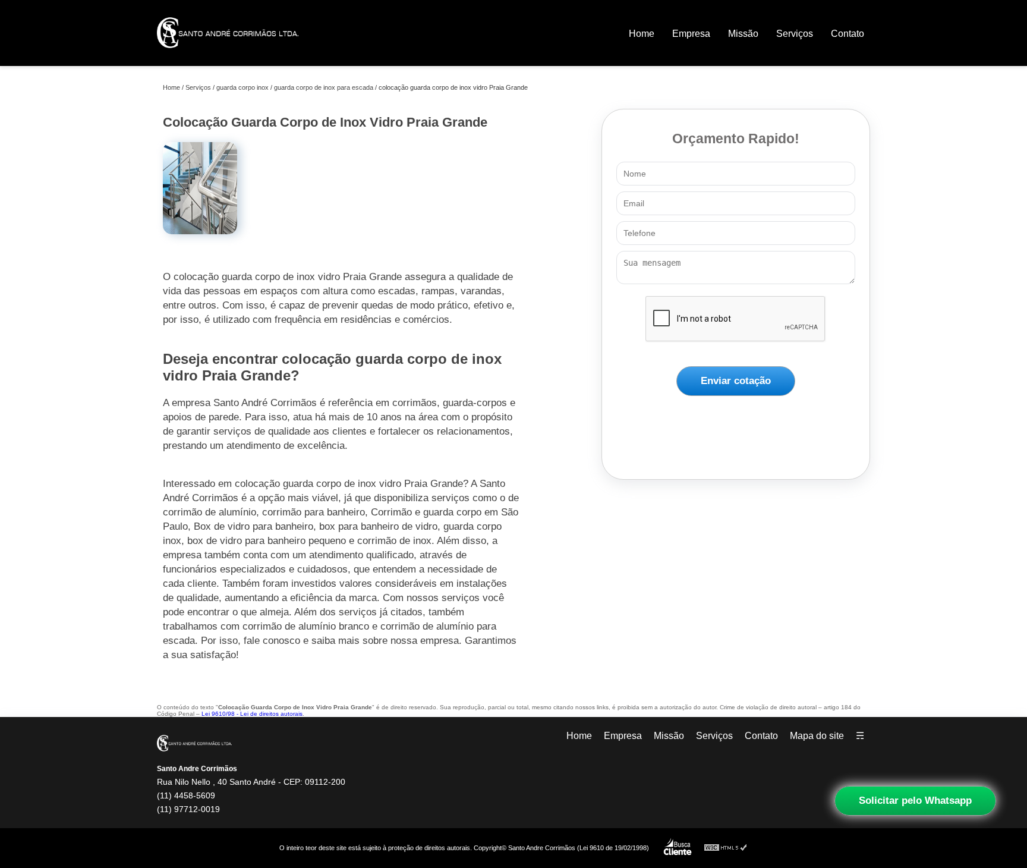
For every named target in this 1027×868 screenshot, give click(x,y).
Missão (743, 34)
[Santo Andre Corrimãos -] (227, 56)
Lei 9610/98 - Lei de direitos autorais (252, 713)
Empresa (691, 34)
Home (641, 34)
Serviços (794, 34)
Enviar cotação (736, 380)
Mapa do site (817, 736)
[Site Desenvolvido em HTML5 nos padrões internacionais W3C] (726, 848)
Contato (847, 34)
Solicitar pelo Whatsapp (915, 800)
